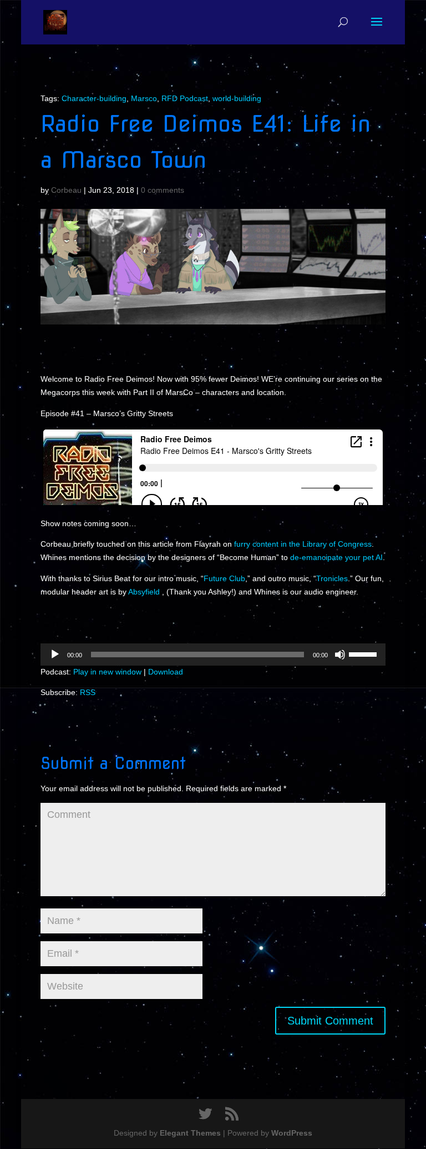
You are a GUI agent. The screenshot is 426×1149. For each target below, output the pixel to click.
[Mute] (340, 654)
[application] (213, 654)
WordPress (291, 1132)
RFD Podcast (184, 98)
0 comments (162, 190)
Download (165, 671)
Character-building (94, 98)
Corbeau (66, 190)
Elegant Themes (190, 1132)
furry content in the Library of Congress (303, 543)
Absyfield (145, 591)
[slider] (364, 653)
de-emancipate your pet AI (336, 557)
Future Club (224, 578)
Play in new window (107, 671)
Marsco (144, 98)
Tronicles (332, 578)
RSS (87, 692)
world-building (236, 98)
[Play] (54, 654)
